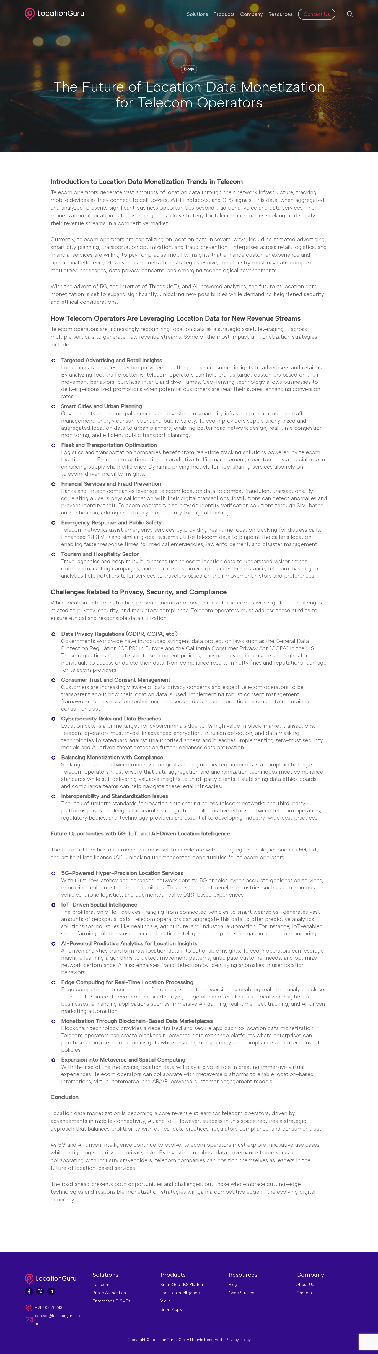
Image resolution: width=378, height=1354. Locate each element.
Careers (304, 1292)
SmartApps (171, 1309)
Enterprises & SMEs (111, 1301)
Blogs (189, 69)
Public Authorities (109, 1292)
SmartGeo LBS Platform (183, 1284)
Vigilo (165, 1301)
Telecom (101, 1284)
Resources (243, 1274)
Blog (233, 1284)
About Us (305, 1284)
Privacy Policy (238, 1339)
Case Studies (241, 1292)
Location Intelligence (180, 1292)
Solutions (105, 1274)
